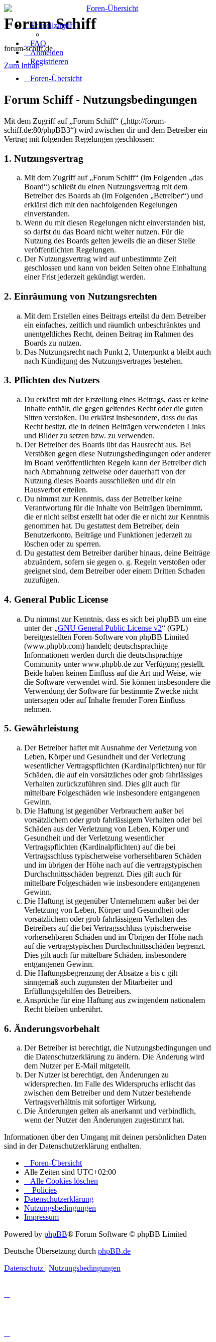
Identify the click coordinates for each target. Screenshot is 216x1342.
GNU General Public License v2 (110, 628)
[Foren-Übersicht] (108, 8)
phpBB (55, 1234)
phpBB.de (114, 1251)
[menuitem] (35, 43)
